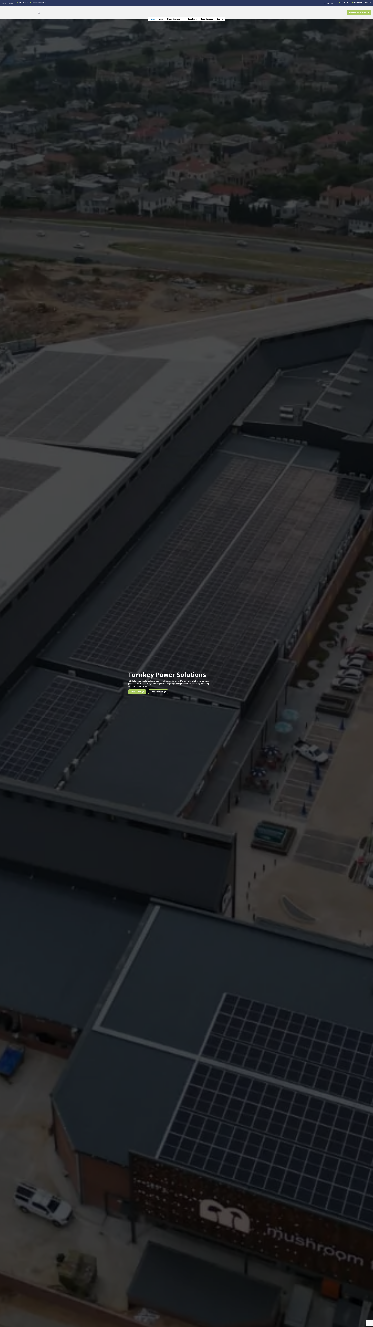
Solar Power (192, 19)
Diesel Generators (174, 19)
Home (152, 19)
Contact (220, 19)
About (161, 19)
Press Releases (207, 19)
